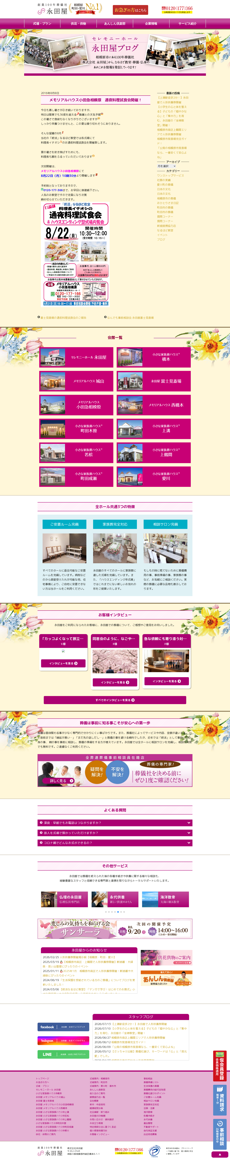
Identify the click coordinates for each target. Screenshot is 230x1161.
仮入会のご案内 (97, 1093)
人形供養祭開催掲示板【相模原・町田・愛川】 (88, 957)
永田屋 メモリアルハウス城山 (50, 1097)
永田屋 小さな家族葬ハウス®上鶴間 (53, 1119)
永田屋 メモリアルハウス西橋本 (51, 1108)
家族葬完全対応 (151, 1104)
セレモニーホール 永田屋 (48, 1089)
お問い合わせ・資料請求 (102, 1119)
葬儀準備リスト (151, 1082)
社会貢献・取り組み (99, 1112)
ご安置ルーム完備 (152, 1097)
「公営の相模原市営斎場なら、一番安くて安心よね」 (172, 152)
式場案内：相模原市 (99, 1078)
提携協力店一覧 (97, 1097)
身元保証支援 (150, 1130)
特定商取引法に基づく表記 (103, 1126)
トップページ (42, 1078)
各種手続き (149, 1115)
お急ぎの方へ (42, 1082)
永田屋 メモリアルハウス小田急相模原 (55, 1104)
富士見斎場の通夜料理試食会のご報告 (63, 318)
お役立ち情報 (96, 1123)
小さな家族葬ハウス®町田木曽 (51, 1123)
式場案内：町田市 (98, 1082)
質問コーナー (165, 216)
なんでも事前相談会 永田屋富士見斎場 (130, 318)
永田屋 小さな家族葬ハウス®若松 (52, 1115)
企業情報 (151, 23)
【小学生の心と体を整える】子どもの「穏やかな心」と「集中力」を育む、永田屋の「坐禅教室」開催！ (172, 116)
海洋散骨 (148, 1112)
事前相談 (148, 1078)
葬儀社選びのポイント (155, 1093)
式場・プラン (42, 23)
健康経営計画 (96, 1108)
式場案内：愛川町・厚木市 (103, 1085)
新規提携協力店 (166, 226)
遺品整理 (148, 1123)
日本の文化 (164, 189)
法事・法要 (149, 1108)
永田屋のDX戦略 (97, 1115)
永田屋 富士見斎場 (45, 1100)
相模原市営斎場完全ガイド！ (128, 1042)
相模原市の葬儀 (166, 198)
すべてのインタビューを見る (113, 700)
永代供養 (148, 1119)
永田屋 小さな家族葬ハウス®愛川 (52, 1130)
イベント (162, 235)
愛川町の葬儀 (165, 184)
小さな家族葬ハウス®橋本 (49, 1093)
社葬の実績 (164, 180)
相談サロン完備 (151, 1100)
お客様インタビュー (99, 1134)
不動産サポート (151, 1126)
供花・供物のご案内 (46, 1134)
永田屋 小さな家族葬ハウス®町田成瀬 (54, 1126)
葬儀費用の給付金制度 (155, 1089)
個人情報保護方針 (98, 1130)
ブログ (161, 239)
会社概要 (94, 1100)
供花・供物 (78, 23)
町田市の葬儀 (165, 207)
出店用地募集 (150, 1134)
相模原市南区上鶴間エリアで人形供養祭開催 (138, 1037)
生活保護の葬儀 (151, 1085)
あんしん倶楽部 (114, 23)
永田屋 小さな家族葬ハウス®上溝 (52, 1112)
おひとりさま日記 (168, 203)
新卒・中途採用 (97, 1104)
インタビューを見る (61, 663)
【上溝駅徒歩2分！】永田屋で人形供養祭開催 (139, 1024)
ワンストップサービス (170, 175)
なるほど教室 (165, 230)
